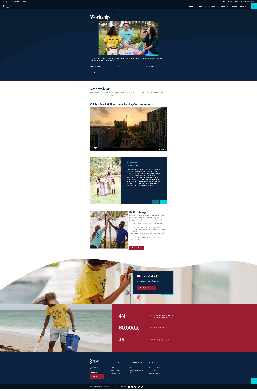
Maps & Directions (115, 373)
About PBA (244, 6)
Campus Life (225, 6)
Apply (236, 1)
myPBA (112, 368)
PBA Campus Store (154, 365)
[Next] (163, 202)
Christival (148, 72)
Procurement (152, 362)
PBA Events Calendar (116, 365)
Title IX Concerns (153, 370)
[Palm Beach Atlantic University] (95, 361)
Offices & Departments (116, 370)
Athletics (234, 6)
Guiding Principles (150, 66)
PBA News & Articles (116, 362)
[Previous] (155, 202)
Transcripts (133, 368)
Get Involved (135, 248)
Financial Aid (213, 6)
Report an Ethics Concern (155, 373)
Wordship (92, 72)
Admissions (202, 6)
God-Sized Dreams (249, 1)
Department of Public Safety (156, 368)
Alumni (24, 1)
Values (119, 66)
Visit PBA (230, 1)
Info (224, 1)
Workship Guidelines (145, 288)
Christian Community (105, 11)
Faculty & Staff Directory (136, 362)
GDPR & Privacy (114, 386)
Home (93, 11)
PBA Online (6, 1)
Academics (192, 6)
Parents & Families (15, 1)
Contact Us (95, 376)
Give (241, 1)
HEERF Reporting (123, 386)
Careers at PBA (134, 365)
